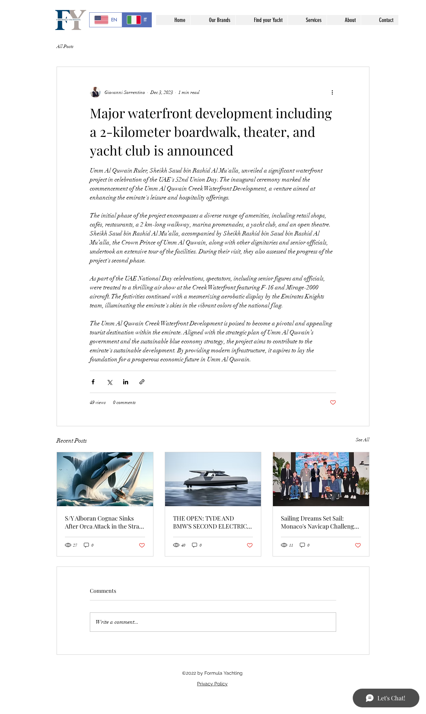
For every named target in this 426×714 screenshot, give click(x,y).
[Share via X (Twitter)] (109, 382)
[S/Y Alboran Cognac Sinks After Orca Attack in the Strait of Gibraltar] (105, 479)
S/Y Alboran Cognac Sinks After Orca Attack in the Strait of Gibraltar (104, 522)
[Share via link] (142, 382)
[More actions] (332, 92)
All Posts (65, 46)
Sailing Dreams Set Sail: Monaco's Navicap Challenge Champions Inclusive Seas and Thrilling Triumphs (319, 522)
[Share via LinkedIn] (125, 382)
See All (362, 440)
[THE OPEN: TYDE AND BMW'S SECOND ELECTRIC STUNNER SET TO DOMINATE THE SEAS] (213, 479)
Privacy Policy (212, 683)
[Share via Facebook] (93, 382)
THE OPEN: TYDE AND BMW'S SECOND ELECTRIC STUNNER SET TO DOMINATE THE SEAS (210, 522)
